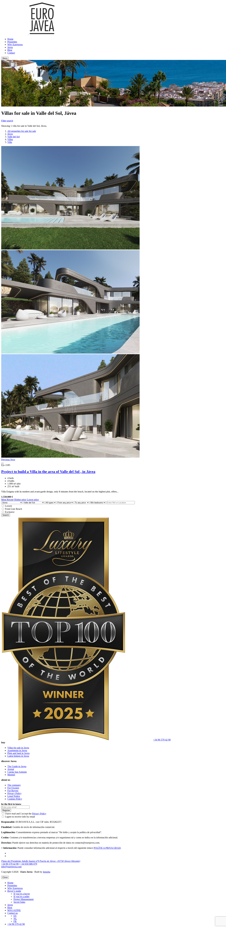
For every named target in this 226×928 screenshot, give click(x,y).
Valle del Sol (13, 136)
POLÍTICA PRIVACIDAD (107, 848)
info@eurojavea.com (11, 866)
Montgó (11, 774)
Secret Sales (19, 902)
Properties (12, 41)
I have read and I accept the (25, 813)
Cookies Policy (14, 799)
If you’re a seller (21, 896)
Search (5, 515)
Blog (9, 50)
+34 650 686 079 (28, 864)
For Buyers (12, 790)
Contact (11, 52)
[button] (5, 459)
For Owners (13, 788)
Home (10, 39)
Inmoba (46, 872)
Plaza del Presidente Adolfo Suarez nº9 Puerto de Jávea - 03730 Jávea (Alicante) (40, 861)
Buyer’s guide (14, 891)
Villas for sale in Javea (18, 747)
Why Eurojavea (15, 44)
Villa (9, 142)
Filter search (7, 120)
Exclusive (9, 512)
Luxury (8, 506)
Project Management (24, 899)
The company (14, 785)
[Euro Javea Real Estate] (28, 33)
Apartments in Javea (17, 750)
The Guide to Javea (16, 766)
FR (15, 921)
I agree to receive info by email (20, 816)
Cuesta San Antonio (17, 772)
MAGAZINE (14, 910)
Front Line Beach (13, 509)
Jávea (10, 134)
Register (6, 810)
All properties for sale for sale (21, 131)
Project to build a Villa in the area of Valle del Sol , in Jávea (48, 472)
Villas (10, 139)
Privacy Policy (14, 793)
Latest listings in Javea (18, 756)
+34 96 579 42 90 (162, 739)
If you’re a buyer (22, 893)
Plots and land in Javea (18, 753)
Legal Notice (13, 796)
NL (15, 918)
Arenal (10, 769)
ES (15, 916)
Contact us (12, 913)
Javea (10, 47)
